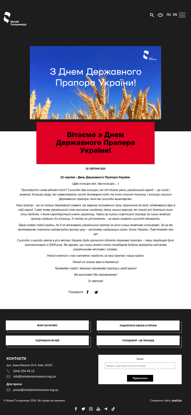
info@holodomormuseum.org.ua (34, 376)
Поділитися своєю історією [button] (138, 325)
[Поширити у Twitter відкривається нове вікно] (98, 290)
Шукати (139, 15)
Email (140, 359)
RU (169, 15)
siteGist (177, 400)
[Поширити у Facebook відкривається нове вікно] (89, 290)
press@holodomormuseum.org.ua (35, 389)
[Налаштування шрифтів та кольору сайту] (160, 15)
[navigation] (183, 15)
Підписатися (140, 378)
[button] (49, 327)
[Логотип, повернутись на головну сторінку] (15, 19)
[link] (49, 342)
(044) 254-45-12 (24, 371)
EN (175, 15)
